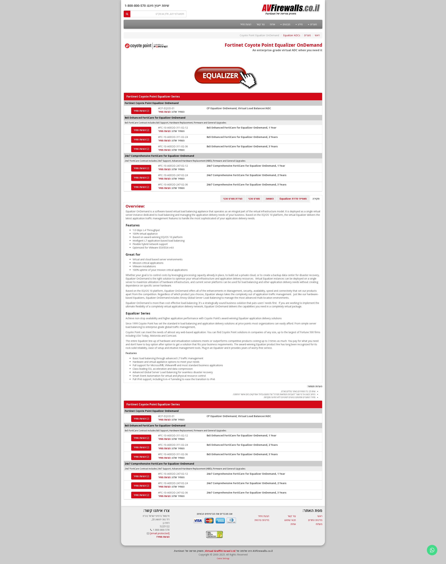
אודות (272, 24)
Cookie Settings (223, 558)
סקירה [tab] (316, 198)
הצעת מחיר (245, 24)
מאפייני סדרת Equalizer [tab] (293, 198)
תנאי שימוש (290, 520)
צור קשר (260, 24)
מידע (300, 24)
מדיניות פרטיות (262, 520)
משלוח (319, 524)
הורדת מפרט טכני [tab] (232, 198)
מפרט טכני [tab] (254, 198)
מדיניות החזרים (315, 520)
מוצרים (313, 24)
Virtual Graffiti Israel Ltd (220, 551)
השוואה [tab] (270, 198)
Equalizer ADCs (291, 35)
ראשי (317, 35)
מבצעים (286, 24)
